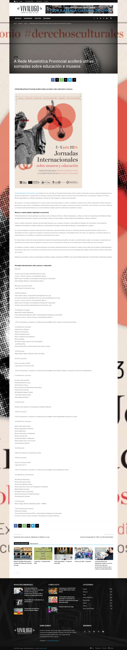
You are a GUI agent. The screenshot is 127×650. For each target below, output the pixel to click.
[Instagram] (97, 18)
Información (39, 1)
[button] (111, 18)
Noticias (38, 18)
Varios (26, 23)
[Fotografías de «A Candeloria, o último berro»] (18, 602)
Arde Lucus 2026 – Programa (83, 561)
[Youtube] (106, 18)
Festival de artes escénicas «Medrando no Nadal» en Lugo (31, 537)
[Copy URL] (74, 80)
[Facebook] (94, 18)
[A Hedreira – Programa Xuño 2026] (43, 553)
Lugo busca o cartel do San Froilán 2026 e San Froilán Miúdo (67, 590)
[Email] (65, 80)
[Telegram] (70, 80)
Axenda (47, 18)
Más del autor (34, 543)
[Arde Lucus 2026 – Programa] (84, 553)
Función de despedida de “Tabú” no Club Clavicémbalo (96, 537)
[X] (103, 18)
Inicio (19, 18)
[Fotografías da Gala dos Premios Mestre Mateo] (18, 611)
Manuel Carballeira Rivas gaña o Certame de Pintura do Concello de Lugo (23, 563)
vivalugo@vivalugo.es (52, 640)
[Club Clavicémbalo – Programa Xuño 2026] (63, 553)
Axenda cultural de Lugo (66, 606)
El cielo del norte (42, 648)
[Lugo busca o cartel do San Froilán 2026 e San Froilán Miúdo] (52, 591)
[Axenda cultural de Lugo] (52, 609)
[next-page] (18, 572)
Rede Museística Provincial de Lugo (27, 193)
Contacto (46, 1)
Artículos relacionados (21, 543)
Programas (28, 18)
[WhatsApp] (61, 80)
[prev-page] (15, 572)
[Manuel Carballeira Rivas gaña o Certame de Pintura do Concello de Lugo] (23, 553)
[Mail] (100, 18)
